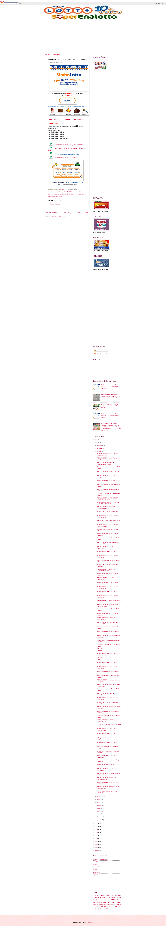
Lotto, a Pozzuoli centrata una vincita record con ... (108, 521)
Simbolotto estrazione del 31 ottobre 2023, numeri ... (108, 490)
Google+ (2, 1)
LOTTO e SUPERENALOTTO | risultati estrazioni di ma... (107, 454)
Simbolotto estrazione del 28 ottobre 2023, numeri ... (108, 538)
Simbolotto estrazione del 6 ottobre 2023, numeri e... (108, 760)
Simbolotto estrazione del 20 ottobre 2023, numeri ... (108, 614)
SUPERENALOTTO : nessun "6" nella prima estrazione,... (109, 707)
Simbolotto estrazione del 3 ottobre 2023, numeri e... (108, 783)
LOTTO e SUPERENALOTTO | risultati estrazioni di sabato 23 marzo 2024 (109, 405)
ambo (102, 900)
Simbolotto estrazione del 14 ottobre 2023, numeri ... (108, 672)
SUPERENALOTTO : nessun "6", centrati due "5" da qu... (108, 547)
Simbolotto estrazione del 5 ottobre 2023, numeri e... (108, 765)
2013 (96, 847)
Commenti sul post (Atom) (58, 217)
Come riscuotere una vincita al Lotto (66, 154)
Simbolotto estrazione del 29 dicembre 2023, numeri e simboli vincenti (110, 415)
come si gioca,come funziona (73, 145)
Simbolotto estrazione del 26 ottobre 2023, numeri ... (108, 574)
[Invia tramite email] (69, 189)
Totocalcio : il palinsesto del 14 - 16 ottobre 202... (108, 716)
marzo (99, 814)
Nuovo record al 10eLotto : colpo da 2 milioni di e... (107, 792)
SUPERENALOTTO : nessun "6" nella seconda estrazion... (107, 694)
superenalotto (103, 902)
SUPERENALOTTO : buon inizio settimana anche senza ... (108, 636)
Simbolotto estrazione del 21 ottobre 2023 (59, 194)
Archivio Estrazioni (58, 182)
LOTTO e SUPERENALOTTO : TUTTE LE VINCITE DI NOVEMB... (108, 503)
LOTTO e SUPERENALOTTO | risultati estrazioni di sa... (107, 516)
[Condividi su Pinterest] (76, 189)
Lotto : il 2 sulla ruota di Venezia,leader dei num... (108, 658)
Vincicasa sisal (113, 897)
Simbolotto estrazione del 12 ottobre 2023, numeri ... (108, 689)
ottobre (99, 451)
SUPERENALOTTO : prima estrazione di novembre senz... (108, 472)
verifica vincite (115, 902)
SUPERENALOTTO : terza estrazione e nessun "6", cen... (107, 605)
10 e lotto (96, 895)
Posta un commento (55, 204)
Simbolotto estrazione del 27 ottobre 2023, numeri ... (108, 534)
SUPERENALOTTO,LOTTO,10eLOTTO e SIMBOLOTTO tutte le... (108, 498)
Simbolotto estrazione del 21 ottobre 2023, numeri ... (108, 609)
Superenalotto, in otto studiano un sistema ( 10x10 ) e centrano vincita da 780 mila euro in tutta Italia (110, 396)
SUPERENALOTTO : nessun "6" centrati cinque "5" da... (108, 623)
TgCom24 (96, 875)
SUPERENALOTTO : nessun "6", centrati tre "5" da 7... (109, 459)
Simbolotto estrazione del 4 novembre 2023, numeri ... (108, 467)
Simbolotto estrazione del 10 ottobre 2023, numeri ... (108, 712)
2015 (96, 841)
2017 (96, 835)
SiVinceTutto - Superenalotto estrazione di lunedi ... (108, 512)
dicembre (99, 445)
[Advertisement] (83, 36)
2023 (83, 120)
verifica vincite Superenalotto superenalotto (103, 904)
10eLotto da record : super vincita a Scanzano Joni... (109, 725)
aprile (98, 811)
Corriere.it (96, 864)
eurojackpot (108, 900)
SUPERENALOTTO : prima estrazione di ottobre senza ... (108, 787)
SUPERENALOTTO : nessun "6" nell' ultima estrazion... (108, 601)
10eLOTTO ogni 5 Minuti (100, 859)
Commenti (99, 353)
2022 (96, 823)
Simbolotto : (58, 145)
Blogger (90, 922)
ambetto (99, 900)
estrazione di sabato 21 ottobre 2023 (62, 192)
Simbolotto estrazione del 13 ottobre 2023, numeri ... (108, 676)
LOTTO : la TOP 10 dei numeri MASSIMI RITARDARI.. (108, 641)
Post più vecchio (83, 212)
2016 (96, 838)
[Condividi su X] (73, 189)
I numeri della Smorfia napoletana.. (66, 158)
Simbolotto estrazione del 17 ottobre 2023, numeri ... (108, 632)
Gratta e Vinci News (98, 867)
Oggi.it (95, 869)
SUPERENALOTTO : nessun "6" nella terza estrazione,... (108, 685)
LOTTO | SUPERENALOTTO (74, 182)
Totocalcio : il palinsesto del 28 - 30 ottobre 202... (108, 561)
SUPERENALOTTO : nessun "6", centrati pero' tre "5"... (108, 578)
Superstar (103, 895)
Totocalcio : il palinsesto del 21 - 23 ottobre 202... (108, 645)
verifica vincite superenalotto (101, 909)
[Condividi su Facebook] (75, 189)
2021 (96, 826)
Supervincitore (110, 895)
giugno (99, 805)
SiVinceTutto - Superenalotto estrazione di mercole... (108, 565)
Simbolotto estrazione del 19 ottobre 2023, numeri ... (108, 627)
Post (97, 350)
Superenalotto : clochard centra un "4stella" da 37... (108, 530)
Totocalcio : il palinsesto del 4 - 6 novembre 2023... (108, 494)
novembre (100, 448)
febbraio (99, 817)
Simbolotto (79, 192)
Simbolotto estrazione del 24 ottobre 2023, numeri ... (108, 583)
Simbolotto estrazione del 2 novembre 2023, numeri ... (108, 485)
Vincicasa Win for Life (100, 897)
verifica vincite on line (110, 906)
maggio (99, 808)
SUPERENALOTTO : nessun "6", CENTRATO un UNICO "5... (106, 463)
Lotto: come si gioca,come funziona (66, 148)
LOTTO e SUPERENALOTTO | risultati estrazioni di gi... (107, 552)
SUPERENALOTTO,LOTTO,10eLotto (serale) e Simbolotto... (107, 507)
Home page (67, 212)
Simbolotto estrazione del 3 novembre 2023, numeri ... (108, 481)
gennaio (99, 820)
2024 (96, 440)
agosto (99, 799)
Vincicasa (118, 895)
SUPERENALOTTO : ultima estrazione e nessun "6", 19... (108, 543)
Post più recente (51, 212)
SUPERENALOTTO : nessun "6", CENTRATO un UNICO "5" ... (106, 570)
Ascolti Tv (96, 862)
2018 (96, 832)
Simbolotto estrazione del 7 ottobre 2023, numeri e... (108, 756)
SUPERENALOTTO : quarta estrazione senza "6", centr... (109, 680)
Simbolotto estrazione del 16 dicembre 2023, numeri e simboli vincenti (110, 386)
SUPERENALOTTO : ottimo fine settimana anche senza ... (108, 769)
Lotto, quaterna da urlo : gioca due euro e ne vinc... (108, 738)
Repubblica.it (96, 872)
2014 (96, 844)
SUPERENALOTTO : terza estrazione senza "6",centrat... (108, 774)
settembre (100, 796)
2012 (96, 850)
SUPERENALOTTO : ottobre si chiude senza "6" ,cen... (109, 476)
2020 (96, 829)
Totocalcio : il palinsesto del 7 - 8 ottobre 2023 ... (107, 747)
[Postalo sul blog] (71, 189)
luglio (98, 802)
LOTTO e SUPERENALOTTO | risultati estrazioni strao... (107, 525)
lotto (74, 192)
